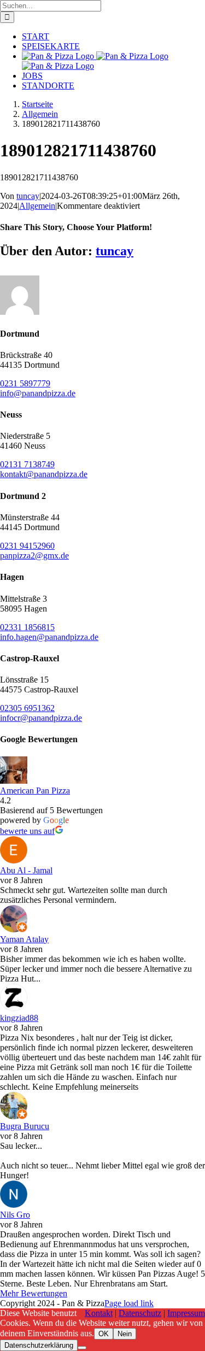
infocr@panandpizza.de (41, 718)
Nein (125, 1334)
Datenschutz (140, 1313)
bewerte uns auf (27, 831)
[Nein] (82, 1347)
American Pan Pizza (35, 790)
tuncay (27, 196)
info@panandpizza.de (37, 393)
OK (103, 1334)
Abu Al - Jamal (26, 870)
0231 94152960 (27, 545)
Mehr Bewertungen (33, 1293)
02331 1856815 (27, 627)
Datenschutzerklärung (38, 1345)
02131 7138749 (27, 464)
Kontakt (99, 1313)
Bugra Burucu (24, 1126)
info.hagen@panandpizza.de (49, 637)
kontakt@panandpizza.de (43, 474)
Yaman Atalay (24, 939)
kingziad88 (19, 1018)
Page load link (129, 1303)
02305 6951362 (27, 708)
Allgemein (37, 205)
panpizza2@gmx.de (34, 555)
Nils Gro (15, 1214)
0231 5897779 (25, 383)
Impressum (186, 1313)
